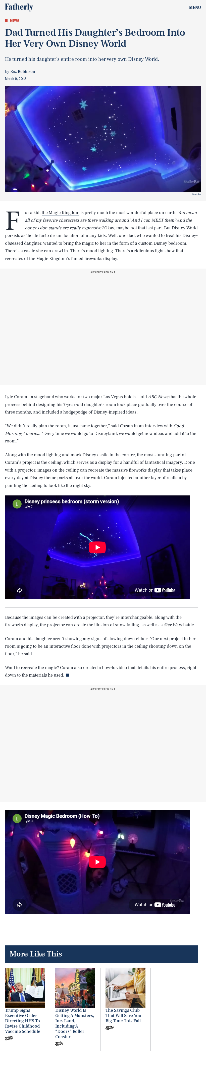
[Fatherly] (19, 8)
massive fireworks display (137, 470)
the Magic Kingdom (60, 213)
